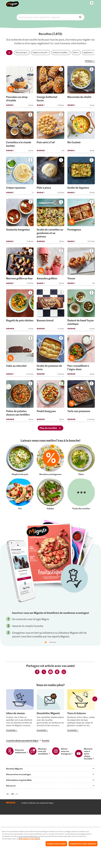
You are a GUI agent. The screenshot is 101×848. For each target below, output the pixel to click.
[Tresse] (81, 267)
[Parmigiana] (81, 222)
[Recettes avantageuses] (50, 459)
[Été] (20, 494)
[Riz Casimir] (81, 132)
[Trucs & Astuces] (81, 710)
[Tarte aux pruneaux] (81, 401)
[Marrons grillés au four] (20, 267)
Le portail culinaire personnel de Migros (22, 740)
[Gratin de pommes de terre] (50, 356)
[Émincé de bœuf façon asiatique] (81, 310)
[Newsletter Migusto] (50, 710)
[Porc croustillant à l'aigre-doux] (81, 356)
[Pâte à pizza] (50, 176)
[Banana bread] (50, 310)
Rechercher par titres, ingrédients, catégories (50, 17)
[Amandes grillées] (50, 267)
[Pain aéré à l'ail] (50, 132)
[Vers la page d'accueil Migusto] (12, 2)
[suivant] (94, 699)
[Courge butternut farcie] (50, 87)
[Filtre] (9, 52)
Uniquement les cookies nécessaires (83, 843)
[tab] (50, 768)
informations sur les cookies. (29, 838)
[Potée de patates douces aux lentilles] (20, 401)
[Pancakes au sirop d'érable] (20, 87)
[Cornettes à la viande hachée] (20, 132)
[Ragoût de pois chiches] (20, 310)
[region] (50, 838)
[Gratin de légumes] (81, 176)
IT (17, 794)
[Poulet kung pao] (50, 401)
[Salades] (50, 494)
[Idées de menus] (20, 710)
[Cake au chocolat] (20, 356)
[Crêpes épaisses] (20, 176)
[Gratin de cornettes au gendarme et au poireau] (50, 222)
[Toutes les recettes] (81, 494)
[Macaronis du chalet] (81, 87)
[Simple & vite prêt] (20, 459)
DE (7, 794)
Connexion (52, 642)
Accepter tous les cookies (56, 843)
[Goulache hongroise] (20, 222)
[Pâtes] (81, 459)
